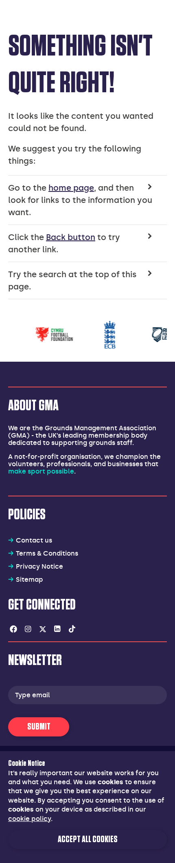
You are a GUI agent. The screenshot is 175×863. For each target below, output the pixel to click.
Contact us (34, 540)
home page (71, 188)
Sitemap (29, 579)
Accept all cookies (88, 839)
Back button (70, 237)
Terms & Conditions (47, 553)
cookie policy (29, 819)
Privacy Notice (39, 566)
